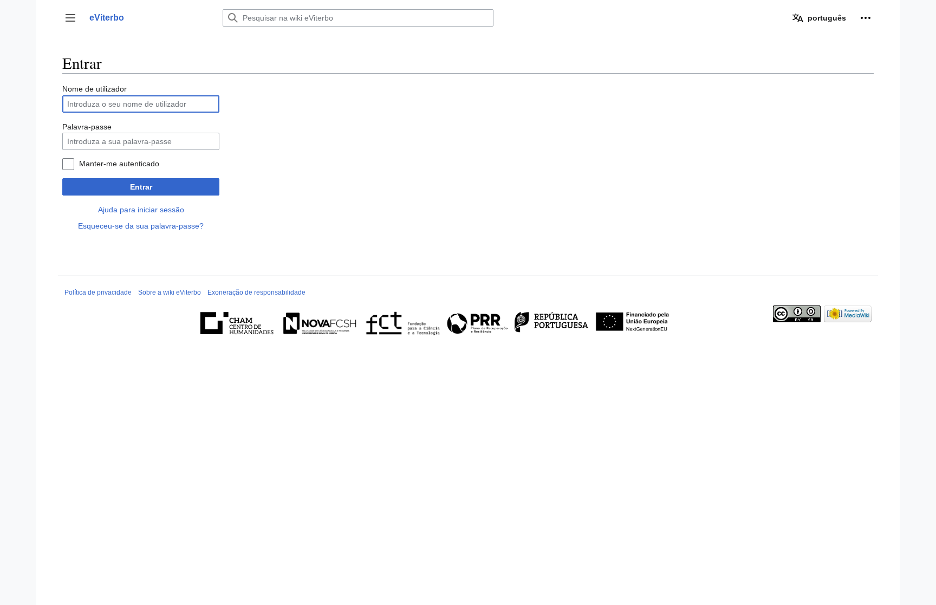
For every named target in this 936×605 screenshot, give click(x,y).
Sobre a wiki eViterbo (169, 292)
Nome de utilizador (94, 88)
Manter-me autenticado (119, 163)
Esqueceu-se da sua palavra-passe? (141, 226)
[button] (70, 17)
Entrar (141, 187)
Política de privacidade (98, 292)
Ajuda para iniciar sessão (141, 209)
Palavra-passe (87, 126)
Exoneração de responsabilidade (256, 292)
